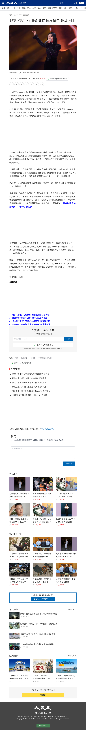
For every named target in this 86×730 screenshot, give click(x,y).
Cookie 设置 (43, 725)
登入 (81, 3)
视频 (49, 8)
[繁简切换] (42, 84)
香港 (39, 8)
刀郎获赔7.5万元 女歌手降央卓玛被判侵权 (29, 318)
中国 (14, 8)
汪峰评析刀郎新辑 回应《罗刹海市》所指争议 (31, 324)
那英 (16, 358)
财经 (61, 8)
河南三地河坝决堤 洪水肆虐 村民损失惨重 (37, 634)
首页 (3, 8)
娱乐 (71, 8)
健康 (44, 8)
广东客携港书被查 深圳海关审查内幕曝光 (37, 644)
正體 (21, 3)
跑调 (49, 358)
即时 (8, 8)
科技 (66, 8)
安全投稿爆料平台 (48, 429)
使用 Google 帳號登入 (45, 345)
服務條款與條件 (51, 348)
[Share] (10, 499)
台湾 (34, 8)
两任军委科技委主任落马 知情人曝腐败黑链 (38, 614)
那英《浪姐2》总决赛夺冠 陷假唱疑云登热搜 (30, 315)
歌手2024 (24, 358)
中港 (20, 15)
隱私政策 (59, 348)
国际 (24, 8)
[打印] (32, 84)
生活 (81, 8)
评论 (29, 8)
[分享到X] (22, 84)
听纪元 (54, 8)
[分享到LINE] (16, 84)
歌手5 (33, 358)
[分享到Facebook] (11, 84)
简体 (24, 3)
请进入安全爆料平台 (43, 599)
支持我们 (43, 695)
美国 (19, 8)
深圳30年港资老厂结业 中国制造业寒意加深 (38, 624)
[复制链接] (27, 84)
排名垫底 (41, 358)
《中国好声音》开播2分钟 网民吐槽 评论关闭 (31, 321)
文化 (76, 8)
